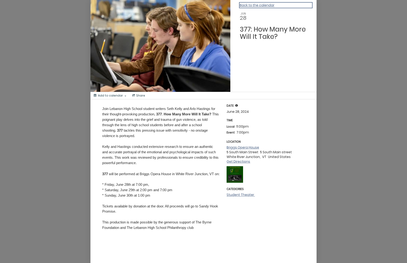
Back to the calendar (257, 5)
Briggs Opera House (243, 147)
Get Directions (238, 161)
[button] (236, 105)
